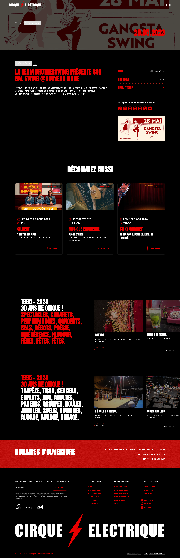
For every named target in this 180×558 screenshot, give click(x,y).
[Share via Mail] (125, 108)
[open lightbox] (141, 128)
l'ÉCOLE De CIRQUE (121, 487)
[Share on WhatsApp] (135, 108)
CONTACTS (148, 493)
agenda (19, 23)
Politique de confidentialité (154, 554)
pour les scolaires (121, 497)
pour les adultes (121, 490)
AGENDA (90, 487)
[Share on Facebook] (130, 108)
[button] (96, 349)
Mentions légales (134, 554)
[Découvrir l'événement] (38, 191)
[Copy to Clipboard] (120, 108)
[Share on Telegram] (150, 108)
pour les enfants (121, 493)
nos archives (92, 503)
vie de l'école (119, 503)
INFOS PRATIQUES (150, 487)
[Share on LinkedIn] (140, 108)
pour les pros (119, 500)
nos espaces (92, 500)
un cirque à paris (94, 490)
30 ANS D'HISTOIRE (94, 493)
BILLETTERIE (148, 490)
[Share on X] (145, 108)
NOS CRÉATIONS (93, 497)
